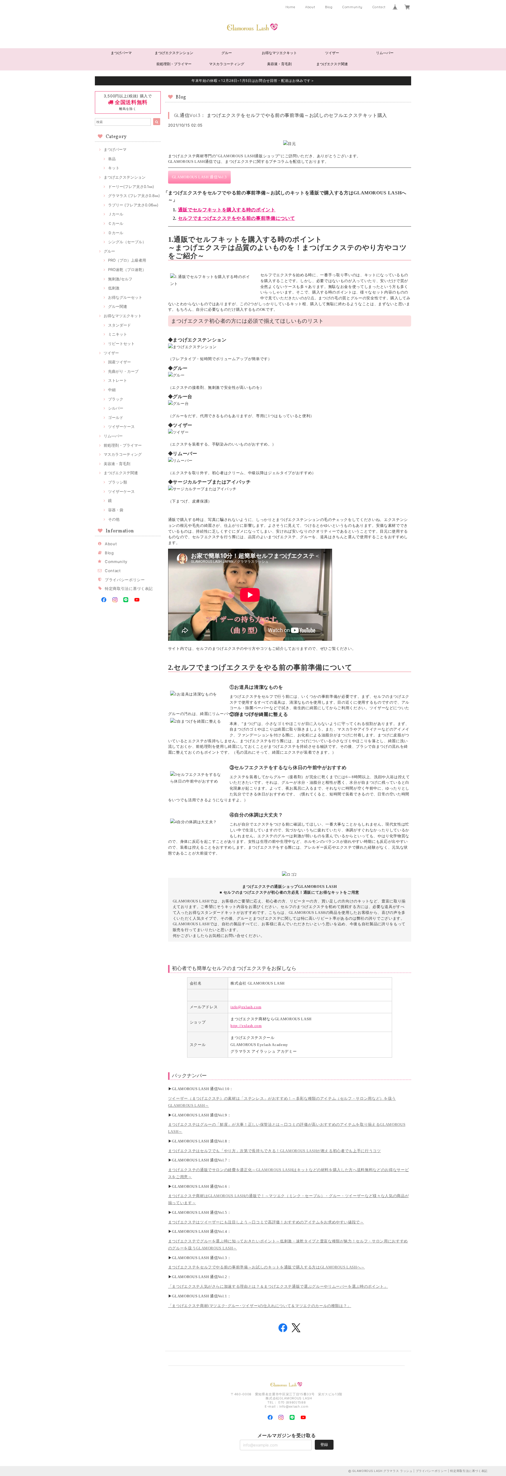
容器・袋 (115, 509)
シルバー (115, 408)
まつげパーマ (121, 53)
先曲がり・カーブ (123, 371)
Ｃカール (115, 223)
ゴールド (115, 417)
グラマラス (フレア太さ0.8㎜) (134, 195)
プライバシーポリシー (125, 579)
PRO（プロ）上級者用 (127, 260)
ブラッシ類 (117, 482)
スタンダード (119, 325)
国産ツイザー (119, 362)
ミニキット (117, 334)
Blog (329, 7)
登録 (324, 1444)
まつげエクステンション (174, 53)
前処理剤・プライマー (174, 64)
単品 (112, 158)
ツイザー (332, 53)
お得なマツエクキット (279, 53)
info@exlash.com (245, 1007)
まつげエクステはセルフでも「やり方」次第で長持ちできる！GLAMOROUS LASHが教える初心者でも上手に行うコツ (274, 1151)
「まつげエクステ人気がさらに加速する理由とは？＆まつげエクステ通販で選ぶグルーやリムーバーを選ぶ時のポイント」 (278, 1286)
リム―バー (385, 53)
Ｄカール (115, 232)
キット (113, 167)
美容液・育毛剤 (279, 64)
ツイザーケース (121, 426)
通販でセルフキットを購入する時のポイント (227, 209)
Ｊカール (115, 214)
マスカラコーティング (226, 64)
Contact (379, 7)
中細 (112, 389)
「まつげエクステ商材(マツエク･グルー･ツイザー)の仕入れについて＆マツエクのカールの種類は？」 (259, 1306)
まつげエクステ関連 (332, 64)
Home (290, 7)
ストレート (117, 380)
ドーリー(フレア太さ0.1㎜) (131, 186)
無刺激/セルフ (120, 279)
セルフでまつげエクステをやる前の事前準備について (236, 218)
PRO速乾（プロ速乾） (127, 269)
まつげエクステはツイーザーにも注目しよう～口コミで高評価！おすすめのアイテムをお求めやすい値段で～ (266, 1222)
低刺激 (113, 288)
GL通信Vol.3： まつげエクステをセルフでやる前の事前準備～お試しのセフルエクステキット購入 (280, 115)
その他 (113, 519)
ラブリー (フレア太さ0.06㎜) (133, 205)
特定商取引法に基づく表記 (129, 588)
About (310, 7)
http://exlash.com (245, 1025)
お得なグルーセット (125, 297)
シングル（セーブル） (127, 241)
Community (352, 7)
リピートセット (121, 343)
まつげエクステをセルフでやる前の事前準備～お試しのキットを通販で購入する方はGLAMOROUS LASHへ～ (266, 1267)
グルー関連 (117, 306)
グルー (226, 53)
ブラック (115, 399)
